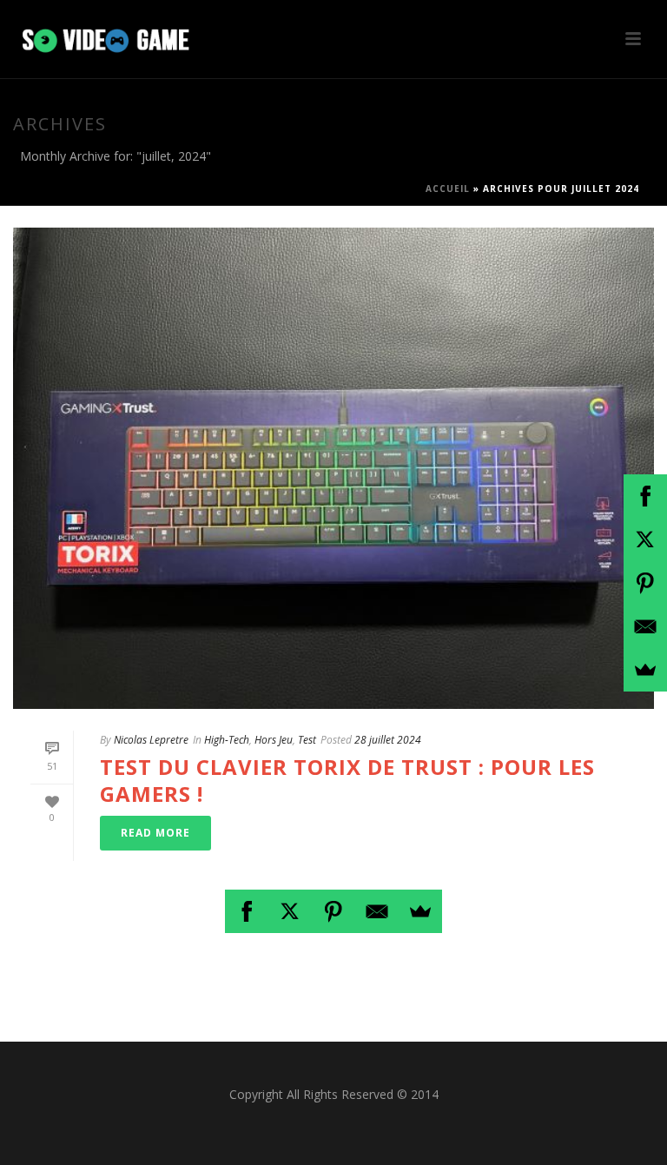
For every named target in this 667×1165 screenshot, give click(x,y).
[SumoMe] (420, 911)
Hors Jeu (273, 739)
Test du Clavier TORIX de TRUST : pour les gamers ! (347, 780)
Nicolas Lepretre (151, 739)
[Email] (377, 911)
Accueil (448, 188)
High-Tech (226, 739)
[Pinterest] (333, 911)
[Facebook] (246, 911)
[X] (290, 911)
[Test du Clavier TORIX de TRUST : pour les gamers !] (333, 468)
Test (307, 739)
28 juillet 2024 (387, 739)
